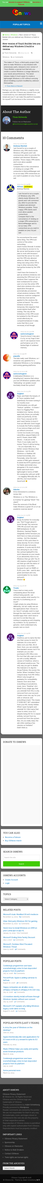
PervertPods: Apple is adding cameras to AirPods (20, 979)
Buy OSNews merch (13, 841)
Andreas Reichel (20, 146)
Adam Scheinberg (32, 1105)
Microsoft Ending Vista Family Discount (19, 937)
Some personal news (12, 1070)
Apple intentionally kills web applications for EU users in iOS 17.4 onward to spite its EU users (21, 1039)
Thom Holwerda (10, 53)
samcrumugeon (27, 334)
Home (6, 35)
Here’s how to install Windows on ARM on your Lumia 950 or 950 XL (20, 929)
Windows (14, 35)
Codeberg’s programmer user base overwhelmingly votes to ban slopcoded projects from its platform (20, 968)
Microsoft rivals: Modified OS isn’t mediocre (20, 914)
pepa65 (16, 356)
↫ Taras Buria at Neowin (13, 86)
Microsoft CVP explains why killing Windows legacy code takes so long (21, 1007)
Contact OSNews (12, 1154)
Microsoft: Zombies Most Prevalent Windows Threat (17, 945)
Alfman (20, 187)
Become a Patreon (13, 837)
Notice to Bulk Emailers (14, 1150)
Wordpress (24, 1107)
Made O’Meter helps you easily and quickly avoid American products (20, 1050)
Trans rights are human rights (16, 1157)
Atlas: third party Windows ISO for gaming (20, 921)
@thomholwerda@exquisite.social (25, 124)
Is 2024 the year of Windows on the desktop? (17, 1028)
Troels (16, 588)
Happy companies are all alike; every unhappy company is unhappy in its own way (21, 988)
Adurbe (16, 490)
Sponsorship (10, 1142)
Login (7, 883)
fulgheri (20, 394)
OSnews (14, 1178)
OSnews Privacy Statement (14, 1094)
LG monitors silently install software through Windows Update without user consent (21, 998)
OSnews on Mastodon (14, 1146)
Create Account (11, 880)
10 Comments (18, 57)
